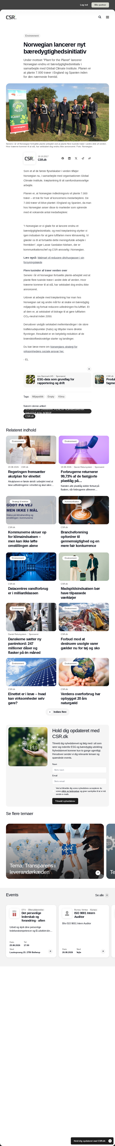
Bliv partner (100, 5)
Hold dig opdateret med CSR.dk (90, 1141)
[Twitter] (76, 158)
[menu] (107, 17)
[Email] (83, 158)
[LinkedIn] (69, 158)
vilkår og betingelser (70, 791)
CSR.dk (42, 159)
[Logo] (11, 17)
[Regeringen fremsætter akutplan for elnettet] (31, 461)
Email (54, 775)
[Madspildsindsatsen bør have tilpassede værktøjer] (84, 576)
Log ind (84, 5)
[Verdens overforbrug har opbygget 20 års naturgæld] (84, 681)
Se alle (99, 895)
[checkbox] (53, 791)
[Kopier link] (89, 158)
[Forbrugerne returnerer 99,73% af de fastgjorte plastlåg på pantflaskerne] (84, 464)
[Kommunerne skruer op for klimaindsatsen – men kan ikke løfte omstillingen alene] (31, 522)
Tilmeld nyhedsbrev (65, 801)
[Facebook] (63, 158)
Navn (54, 764)
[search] (100, 17)
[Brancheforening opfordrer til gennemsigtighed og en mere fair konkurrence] (84, 522)
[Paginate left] (8, 851)
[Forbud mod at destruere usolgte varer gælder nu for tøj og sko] (84, 626)
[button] (89, 369)
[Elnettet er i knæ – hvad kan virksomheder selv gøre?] (31, 681)
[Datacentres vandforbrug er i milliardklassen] (31, 573)
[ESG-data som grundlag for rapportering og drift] (57, 380)
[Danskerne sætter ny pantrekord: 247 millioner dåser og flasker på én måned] (31, 629)
